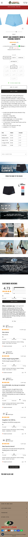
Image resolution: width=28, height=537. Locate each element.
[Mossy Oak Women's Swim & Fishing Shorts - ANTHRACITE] (6, 496)
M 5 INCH (7, 74)
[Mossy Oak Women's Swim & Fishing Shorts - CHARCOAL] (5, 496)
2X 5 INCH (13, 78)
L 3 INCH (20, 67)
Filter (15, 321)
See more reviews (14, 467)
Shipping (9, 49)
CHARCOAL (20, 57)
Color (14, 55)
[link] (14, 42)
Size (14, 64)
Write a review (14, 301)
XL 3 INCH (7, 71)
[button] (19, 287)
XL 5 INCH (20, 74)
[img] (19, 306)
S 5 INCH (21, 71)
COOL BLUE (7, 57)
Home (13, 34)
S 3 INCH (7, 67)
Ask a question (7, 154)
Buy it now (14, 91)
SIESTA (14, 57)
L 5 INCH (14, 74)
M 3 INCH (14, 67)
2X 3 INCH (14, 71)
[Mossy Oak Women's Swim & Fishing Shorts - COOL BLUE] (1, 496)
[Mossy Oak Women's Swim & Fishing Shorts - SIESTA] (3, 496)
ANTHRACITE (14, 61)
